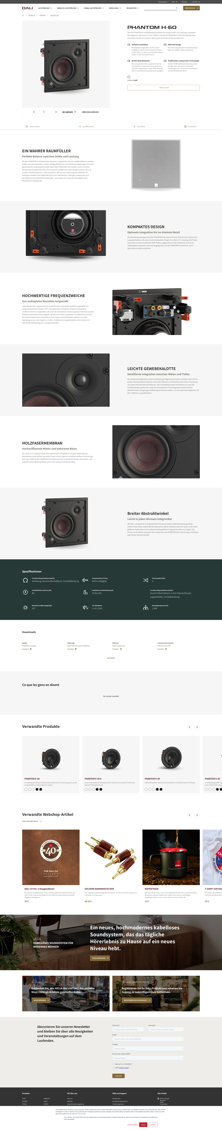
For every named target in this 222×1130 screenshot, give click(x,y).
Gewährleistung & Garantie (120, 1101)
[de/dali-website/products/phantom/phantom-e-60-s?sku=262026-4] (100, 789)
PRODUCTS (31, 15)
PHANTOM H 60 (54, 15)
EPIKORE (24, 1101)
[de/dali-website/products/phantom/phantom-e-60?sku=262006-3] (37, 789)
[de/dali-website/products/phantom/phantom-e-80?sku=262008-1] (149, 789)
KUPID (45, 1101)
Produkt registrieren (118, 1104)
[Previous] (189, 727)
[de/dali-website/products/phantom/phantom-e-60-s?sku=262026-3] (97, 789)
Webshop (70, 1101)
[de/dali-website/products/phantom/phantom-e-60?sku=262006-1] (29, 789)
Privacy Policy (81, 1114)
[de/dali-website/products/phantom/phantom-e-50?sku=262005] (206, 789)
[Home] (27, 8)
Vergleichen (164, 88)
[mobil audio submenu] (120, 8)
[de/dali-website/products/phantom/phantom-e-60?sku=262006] (26, 789)
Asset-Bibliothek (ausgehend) (75, 1104)
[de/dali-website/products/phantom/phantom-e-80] (171, 756)
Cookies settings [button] (132, 1125)
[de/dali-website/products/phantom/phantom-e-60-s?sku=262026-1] (89, 789)
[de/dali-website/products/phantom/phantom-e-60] (51, 756)
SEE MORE (111, 658)
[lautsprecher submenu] (51, 8)
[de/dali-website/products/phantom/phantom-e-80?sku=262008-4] (161, 789)
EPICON (24, 1104)
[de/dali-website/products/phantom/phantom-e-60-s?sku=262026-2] (93, 789)
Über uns (69, 1098)
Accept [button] (143, 1125)
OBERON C (47, 1098)
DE (23, 15)
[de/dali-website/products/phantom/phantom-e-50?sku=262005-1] (210, 789)
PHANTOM (42, 15)
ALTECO (46, 1104)
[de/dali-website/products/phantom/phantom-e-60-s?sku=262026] (86, 789)
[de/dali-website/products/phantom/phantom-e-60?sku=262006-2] (33, 789)
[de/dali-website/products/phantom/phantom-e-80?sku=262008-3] (157, 789)
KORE (23, 1098)
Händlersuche (116, 1098)
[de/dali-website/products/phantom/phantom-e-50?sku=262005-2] (213, 789)
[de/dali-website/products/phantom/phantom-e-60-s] (111, 756)
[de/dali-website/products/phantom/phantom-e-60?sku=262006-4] (40, 789)
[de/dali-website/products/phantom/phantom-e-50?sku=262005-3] (217, 789)
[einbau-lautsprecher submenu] (102, 8)
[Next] (197, 727)
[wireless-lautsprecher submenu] (78, 8)
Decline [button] (153, 1125)
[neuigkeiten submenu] (138, 8)
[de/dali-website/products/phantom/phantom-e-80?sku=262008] (146, 789)
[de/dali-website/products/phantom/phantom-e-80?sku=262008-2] (153, 789)
